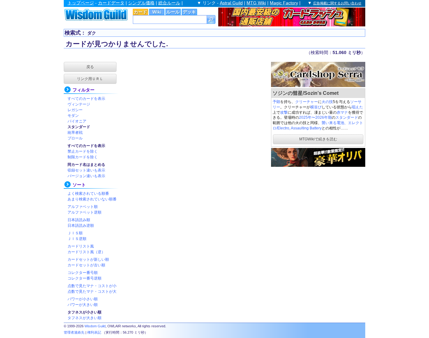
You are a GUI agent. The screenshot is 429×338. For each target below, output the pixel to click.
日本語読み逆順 (81, 225)
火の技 (327, 102)
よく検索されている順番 (88, 193)
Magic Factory (284, 2)
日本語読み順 (79, 220)
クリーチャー (306, 102)
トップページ (81, 2)
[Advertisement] (318, 207)
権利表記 (94, 332)
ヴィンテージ (79, 104)
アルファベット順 (83, 206)
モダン (73, 115)
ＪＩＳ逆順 (77, 239)
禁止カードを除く (83, 151)
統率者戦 (75, 132)
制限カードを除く (83, 157)
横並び (316, 107)
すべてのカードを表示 (86, 98)
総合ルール (169, 2)
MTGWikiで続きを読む (318, 139)
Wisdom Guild (95, 326)
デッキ (189, 11)
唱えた (357, 107)
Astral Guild (231, 2)
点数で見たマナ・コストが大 (92, 291)
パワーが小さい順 (83, 299)
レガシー (75, 110)
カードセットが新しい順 (88, 259)
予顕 (276, 102)
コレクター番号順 (83, 272)
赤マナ (342, 112)
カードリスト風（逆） (86, 252)
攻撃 (284, 112)
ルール (173, 11)
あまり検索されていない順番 (92, 199)
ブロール (75, 138)
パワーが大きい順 (83, 305)
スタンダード (346, 117)
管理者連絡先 (74, 332)
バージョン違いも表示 (86, 176)
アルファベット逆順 (84, 212)
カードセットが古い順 (86, 265)
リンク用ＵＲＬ (90, 79)
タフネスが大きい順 (84, 318)
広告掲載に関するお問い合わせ (337, 3)
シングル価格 (141, 2)
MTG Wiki (256, 2)
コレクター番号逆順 (84, 278)
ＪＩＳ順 (75, 233)
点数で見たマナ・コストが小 (92, 286)
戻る (90, 67)
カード (140, 11)
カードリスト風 (81, 246)
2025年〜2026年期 (315, 117)
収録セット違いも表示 (86, 170)
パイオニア (77, 121)
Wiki (156, 11)
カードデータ (111, 2)
